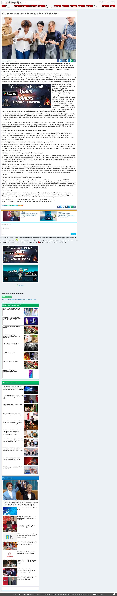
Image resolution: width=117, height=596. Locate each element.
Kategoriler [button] (104, 2)
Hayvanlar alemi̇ (30, 6)
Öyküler (108, 6)
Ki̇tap (60, 6)
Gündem (21, 6)
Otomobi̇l (101, 6)
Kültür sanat (70, 6)
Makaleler (85, 6)
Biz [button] (113, 2)
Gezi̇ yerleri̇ (13, 6)
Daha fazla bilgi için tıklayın (97, 594)
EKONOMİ (5, 61)
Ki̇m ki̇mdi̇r (53, 6)
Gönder (73, 234)
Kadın (36, 6)
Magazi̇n (76, 6)
